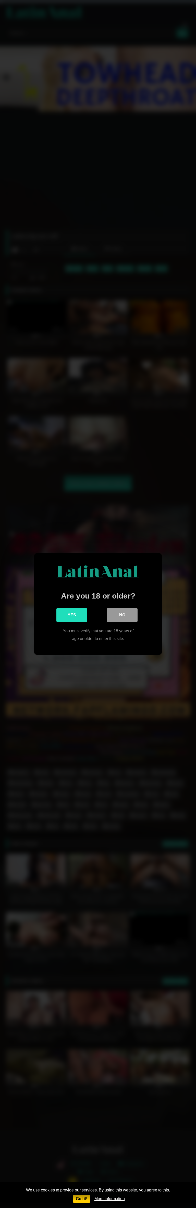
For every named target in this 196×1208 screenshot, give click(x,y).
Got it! (81, 1199)
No (122, 615)
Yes (72, 615)
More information (109, 1199)
